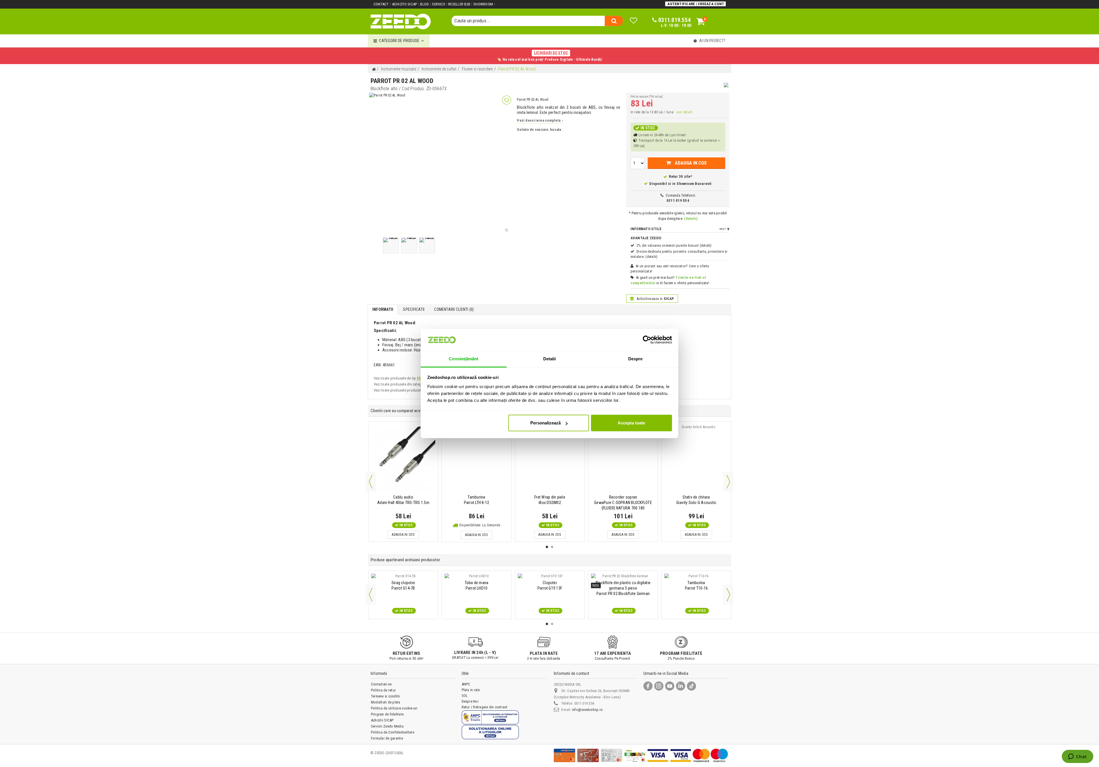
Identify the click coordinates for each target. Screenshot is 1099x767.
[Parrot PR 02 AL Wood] (390, 245)
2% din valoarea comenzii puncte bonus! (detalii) (674, 245)
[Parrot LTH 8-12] (476, 458)
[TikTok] (691, 686)
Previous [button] (370, 482)
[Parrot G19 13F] (550, 576)
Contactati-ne (381, 684)
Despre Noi (470, 701)
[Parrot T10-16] (696, 576)
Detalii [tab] (549, 358)
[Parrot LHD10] (476, 576)
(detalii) (690, 218)
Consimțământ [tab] (463, 358)
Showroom (483, 4)
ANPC (466, 684)
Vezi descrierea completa (540, 120)
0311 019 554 (678, 200)
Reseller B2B (459, 4)
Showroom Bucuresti (694, 183)
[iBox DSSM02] (550, 458)
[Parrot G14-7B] (403, 576)
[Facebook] (648, 686)
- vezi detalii (683, 112)
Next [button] (728, 482)
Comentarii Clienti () (454, 309)
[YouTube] (669, 686)
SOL (465, 695)
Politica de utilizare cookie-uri (394, 708)
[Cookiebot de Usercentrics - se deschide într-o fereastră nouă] (647, 339)
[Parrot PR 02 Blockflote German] (623, 576)
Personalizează (545, 422)
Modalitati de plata (385, 702)
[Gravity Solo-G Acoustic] (696, 458)
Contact (381, 4)
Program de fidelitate (387, 714)
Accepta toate (631, 422)
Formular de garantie (387, 738)
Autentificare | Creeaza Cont (695, 4)
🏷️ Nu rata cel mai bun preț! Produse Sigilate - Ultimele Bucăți (549, 56)
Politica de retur (383, 690)
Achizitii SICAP (404, 4)
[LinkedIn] (680, 686)
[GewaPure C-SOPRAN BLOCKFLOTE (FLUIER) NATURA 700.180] (623, 458)
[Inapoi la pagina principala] (373, 69)
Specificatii (413, 309)
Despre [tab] (635, 358)
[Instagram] (658, 686)
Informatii (382, 309)
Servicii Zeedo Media (387, 726)
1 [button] (547, 547)
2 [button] (552, 547)
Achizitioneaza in (655, 298)
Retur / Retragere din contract (485, 707)
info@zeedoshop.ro (587, 709)
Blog (424, 4)
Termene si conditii (385, 696)
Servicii (438, 4)
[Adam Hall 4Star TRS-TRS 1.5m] (403, 458)
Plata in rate (471, 690)
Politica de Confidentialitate (392, 732)
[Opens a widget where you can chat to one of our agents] (1077, 757)
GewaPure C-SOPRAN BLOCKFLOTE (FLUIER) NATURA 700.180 (623, 502)
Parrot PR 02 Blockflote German (623, 588)
